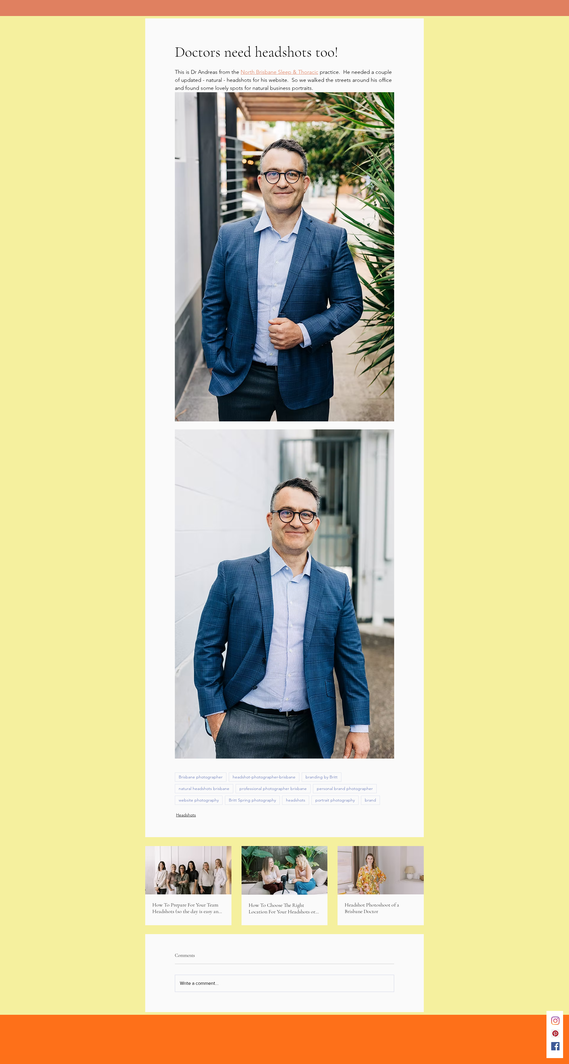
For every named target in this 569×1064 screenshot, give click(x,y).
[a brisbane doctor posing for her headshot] (381, 870)
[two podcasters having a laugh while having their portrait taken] (285, 870)
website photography (199, 800)
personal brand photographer (345, 788)
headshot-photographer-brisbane (264, 777)
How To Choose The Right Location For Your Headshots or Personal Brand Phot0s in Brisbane (284, 908)
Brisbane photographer (201, 777)
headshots (295, 800)
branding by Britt (322, 777)
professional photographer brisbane (273, 788)
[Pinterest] (555, 1033)
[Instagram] (555, 1021)
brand (370, 800)
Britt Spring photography (252, 800)
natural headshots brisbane (204, 788)
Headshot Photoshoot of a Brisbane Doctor (372, 908)
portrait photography (335, 800)
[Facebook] (555, 1046)
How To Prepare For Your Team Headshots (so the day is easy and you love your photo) (186, 908)
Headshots (186, 815)
